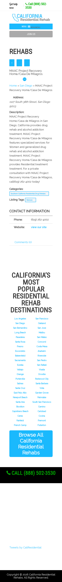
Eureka (20, 365)
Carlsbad (42, 411)
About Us (19, 499)
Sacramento (20, 360)
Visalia (42, 369)
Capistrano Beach (20, 411)
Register (19, 505)
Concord (42, 342)
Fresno (20, 346)
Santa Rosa (20, 342)
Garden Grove (41, 393)
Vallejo (20, 369)
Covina (42, 416)
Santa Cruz (20, 388)
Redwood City (42, 379)
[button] (35, 27)
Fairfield (20, 420)
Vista (42, 388)
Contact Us (20, 531)
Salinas (20, 383)
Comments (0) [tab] (23, 242)
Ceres (20, 416)
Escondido (20, 351)
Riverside (42, 356)
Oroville (42, 374)
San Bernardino (20, 328)
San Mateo (42, 337)
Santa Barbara (42, 383)
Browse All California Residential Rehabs (31, 444)
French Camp (20, 425)
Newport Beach (20, 397)
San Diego (20, 323)
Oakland (42, 323)
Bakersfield (20, 356)
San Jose (42, 328)
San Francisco (41, 318)
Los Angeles (20, 318)
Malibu (42, 332)
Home (13, 85)
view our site (39, 227)
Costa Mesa (41, 346)
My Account (21, 515)
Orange (20, 374)
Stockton (20, 406)
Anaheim (42, 351)
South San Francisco (41, 402)
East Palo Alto (20, 393)
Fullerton (42, 425)
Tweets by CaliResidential (25, 547)
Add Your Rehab (24, 526)
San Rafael (42, 365)
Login (17, 510)
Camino (41, 406)
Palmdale (41, 397)
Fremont (42, 420)
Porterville (20, 379)
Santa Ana (20, 402)
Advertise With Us (25, 521)
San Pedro (42, 360)
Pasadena (20, 337)
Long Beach (20, 332)
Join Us (31, 34)
